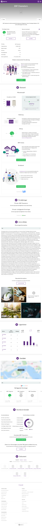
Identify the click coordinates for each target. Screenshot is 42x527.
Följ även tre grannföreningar (13, 270)
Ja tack (21, 273)
